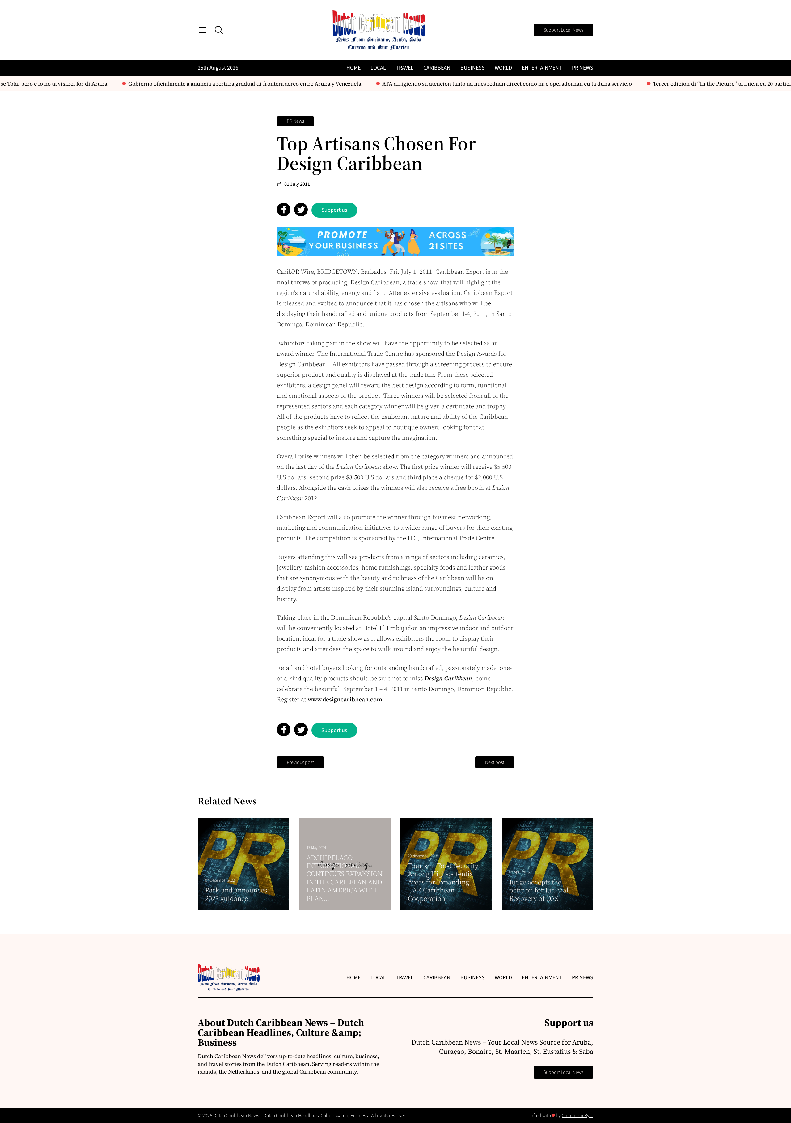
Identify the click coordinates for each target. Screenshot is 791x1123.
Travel (404, 68)
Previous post (300, 762)
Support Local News (563, 30)
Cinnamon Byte (577, 1115)
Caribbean (436, 68)
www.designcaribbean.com (345, 699)
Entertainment (542, 68)
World (503, 68)
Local (378, 68)
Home (353, 68)
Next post (494, 762)
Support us (334, 210)
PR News (582, 68)
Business (472, 68)
